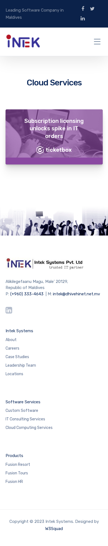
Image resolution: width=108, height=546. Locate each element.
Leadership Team (21, 365)
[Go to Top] (96, 533)
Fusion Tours (17, 473)
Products (14, 455)
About (11, 339)
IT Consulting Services (25, 419)
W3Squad (54, 528)
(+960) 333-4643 (26, 293)
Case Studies (17, 357)
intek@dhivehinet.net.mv (76, 293)
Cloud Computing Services (29, 427)
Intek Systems (19, 330)
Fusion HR (14, 481)
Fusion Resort (18, 464)
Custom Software (22, 410)
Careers (12, 348)
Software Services (23, 401)
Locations (14, 374)
